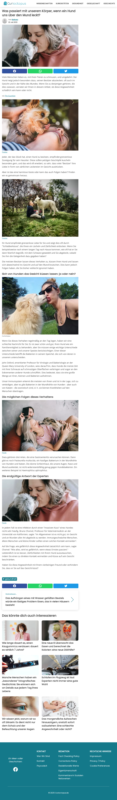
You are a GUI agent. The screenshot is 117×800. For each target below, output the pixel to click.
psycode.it (42, 765)
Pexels (4, 453)
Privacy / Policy (97, 761)
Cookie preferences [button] (100, 765)
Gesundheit (77, 3)
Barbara (15, 19)
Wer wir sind (43, 756)
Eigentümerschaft (67, 770)
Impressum (95, 756)
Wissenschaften (44, 3)
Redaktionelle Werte (68, 765)
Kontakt (41, 761)
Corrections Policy (67, 761)
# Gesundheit (9, 578)
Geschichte (109, 3)
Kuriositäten (62, 3)
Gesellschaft (93, 3)
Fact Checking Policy (68, 756)
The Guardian (10, 96)
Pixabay (4, 152)
